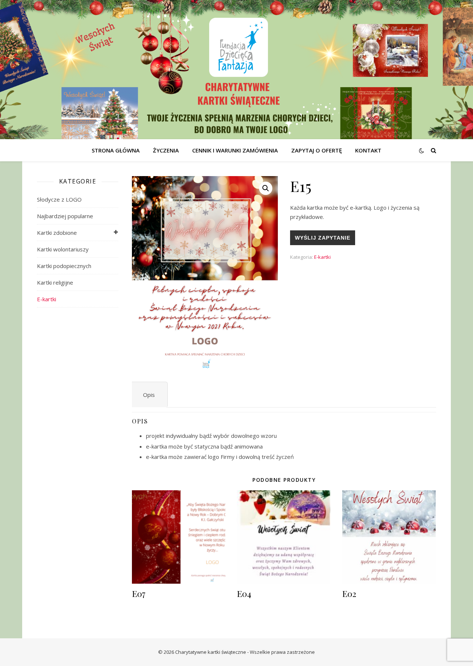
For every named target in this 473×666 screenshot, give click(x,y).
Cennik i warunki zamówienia (235, 150)
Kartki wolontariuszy (63, 249)
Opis (149, 394)
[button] (265, 188)
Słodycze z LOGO (59, 199)
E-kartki (46, 299)
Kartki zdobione (57, 232)
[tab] (149, 395)
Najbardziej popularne (65, 216)
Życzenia (166, 150)
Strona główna (116, 150)
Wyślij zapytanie (322, 238)
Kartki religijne (55, 282)
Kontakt (368, 150)
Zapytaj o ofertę (316, 150)
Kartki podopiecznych (64, 266)
